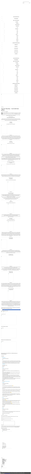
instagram (2, 466)
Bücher (17, 34)
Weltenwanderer (16, 113)
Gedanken (17, 23)
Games (17, 31)
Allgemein (16, 62)
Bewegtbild (16, 69)
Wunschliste (16, 48)
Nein (5, 473)
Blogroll (16, 46)
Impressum (16, 44)
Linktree (16, 53)
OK (4, 473)
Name (2, 417)
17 (2, 446)
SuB (17, 27)
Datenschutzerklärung (16, 83)
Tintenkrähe (16, 18)
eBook (17, 38)
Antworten (7, 358)
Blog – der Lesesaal (16, 20)
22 (5, 446)
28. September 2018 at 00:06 (4, 358)
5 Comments (6, 111)
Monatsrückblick (17, 24)
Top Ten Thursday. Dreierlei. (4, 326)
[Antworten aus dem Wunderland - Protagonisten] (5, 313)
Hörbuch (17, 80)
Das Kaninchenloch (16, 16)
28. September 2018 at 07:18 (4, 383)
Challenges (16, 89)
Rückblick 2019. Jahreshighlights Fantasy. (6, 339)
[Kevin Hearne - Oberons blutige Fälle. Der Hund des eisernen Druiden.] (2, 313)
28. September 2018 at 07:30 (4, 398)
